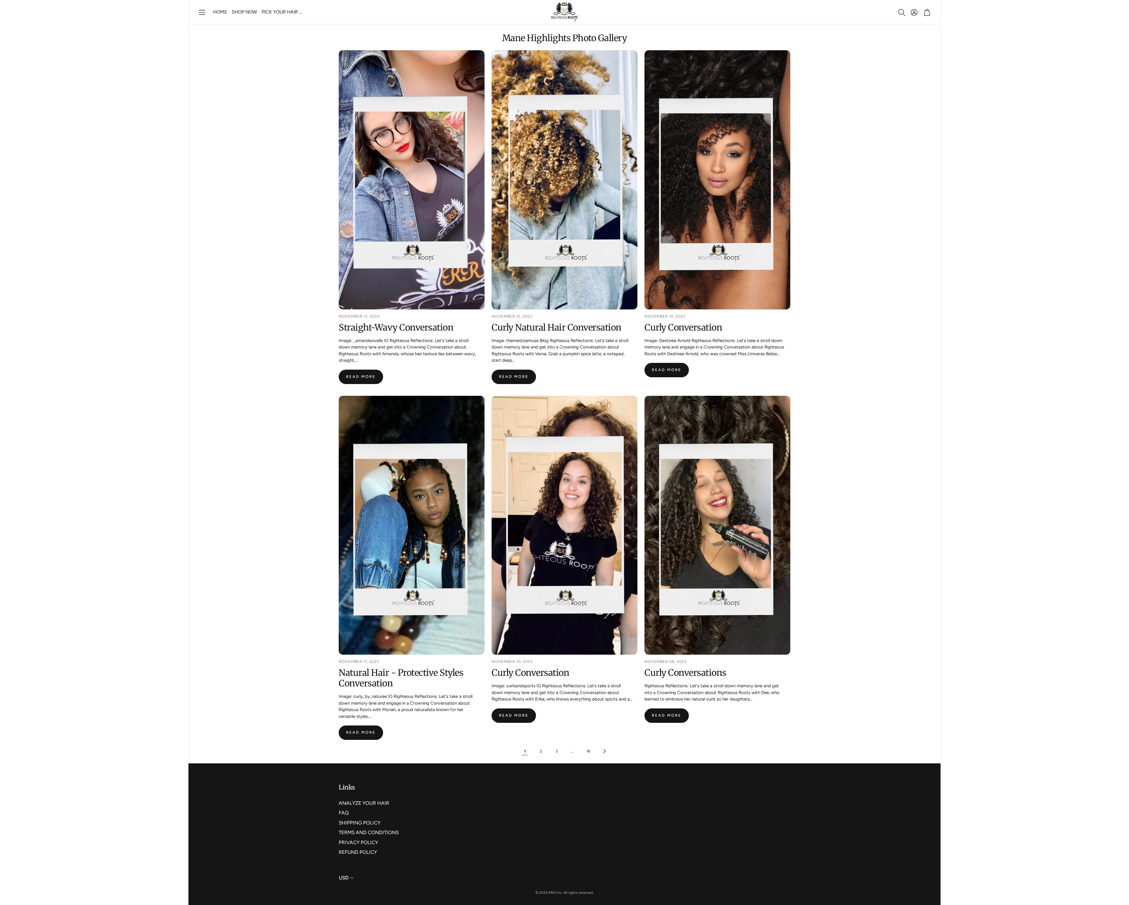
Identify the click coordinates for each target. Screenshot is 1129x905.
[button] (202, 12)
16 (588, 751)
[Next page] (604, 751)
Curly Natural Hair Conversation (557, 327)
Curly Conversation (683, 327)
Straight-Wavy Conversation (396, 327)
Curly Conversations (685, 672)
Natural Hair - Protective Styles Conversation (401, 678)
